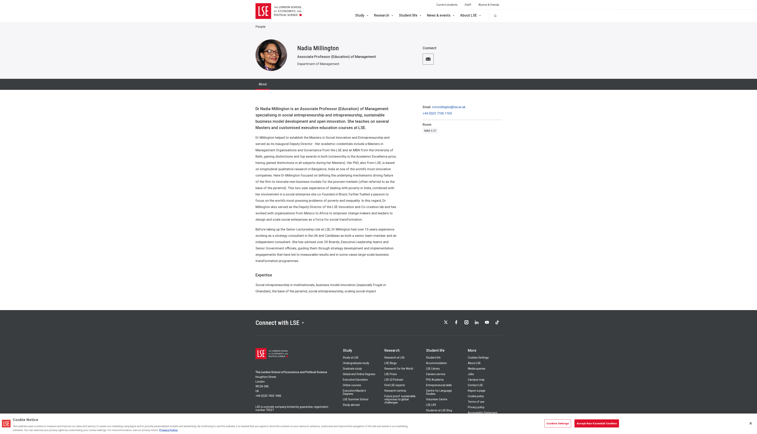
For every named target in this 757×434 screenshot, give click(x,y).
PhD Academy (435, 379)
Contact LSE (475, 385)
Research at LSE (394, 357)
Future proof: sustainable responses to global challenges (400, 399)
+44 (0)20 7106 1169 (437, 113)
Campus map (476, 379)
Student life (408, 15)
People (260, 27)
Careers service (435, 374)
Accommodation (436, 363)
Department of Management (318, 64)
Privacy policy (476, 407)
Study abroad (351, 404)
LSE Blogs (390, 363)
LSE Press (390, 374)
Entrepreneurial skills (439, 385)
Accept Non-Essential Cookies (597, 423)
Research (381, 15)
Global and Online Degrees (359, 374)
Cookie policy (476, 396)
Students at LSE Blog (439, 410)
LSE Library (433, 368)
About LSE (468, 15)
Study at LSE (351, 357)
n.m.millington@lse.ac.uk (448, 107)
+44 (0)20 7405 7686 (268, 395)
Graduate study (352, 368)
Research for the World (398, 368)
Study (359, 15)
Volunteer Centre (436, 399)
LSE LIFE (431, 404)
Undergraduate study (356, 363)
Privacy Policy (168, 429)
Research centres (395, 390)
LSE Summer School (355, 399)
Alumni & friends (488, 4)
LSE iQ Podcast (393, 379)
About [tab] (263, 84)
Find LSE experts (394, 385)
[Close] (750, 423)
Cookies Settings (478, 357)
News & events (438, 15)
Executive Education (355, 379)
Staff (468, 4)
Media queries (476, 368)
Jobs (471, 374)
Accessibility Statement (482, 412)
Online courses (352, 385)
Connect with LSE (277, 322)
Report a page (476, 390)
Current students (447, 4)
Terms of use (476, 401)
